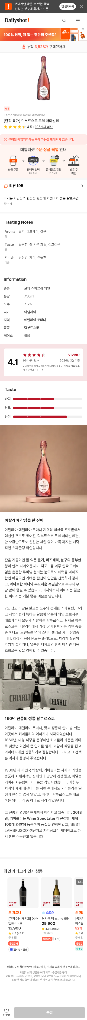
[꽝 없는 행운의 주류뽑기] (43, 34)
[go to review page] (82, 186)
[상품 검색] (64, 21)
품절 (49, 1012)
